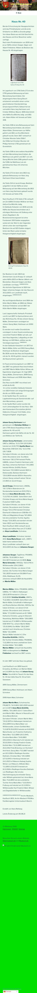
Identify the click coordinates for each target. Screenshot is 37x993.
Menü (19, 13)
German (8, 991)
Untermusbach (21, 4)
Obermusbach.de (9, 841)
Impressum (7, 829)
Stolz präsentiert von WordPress (12, 988)
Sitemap (22, 829)
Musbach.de (24, 841)
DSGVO (15, 829)
